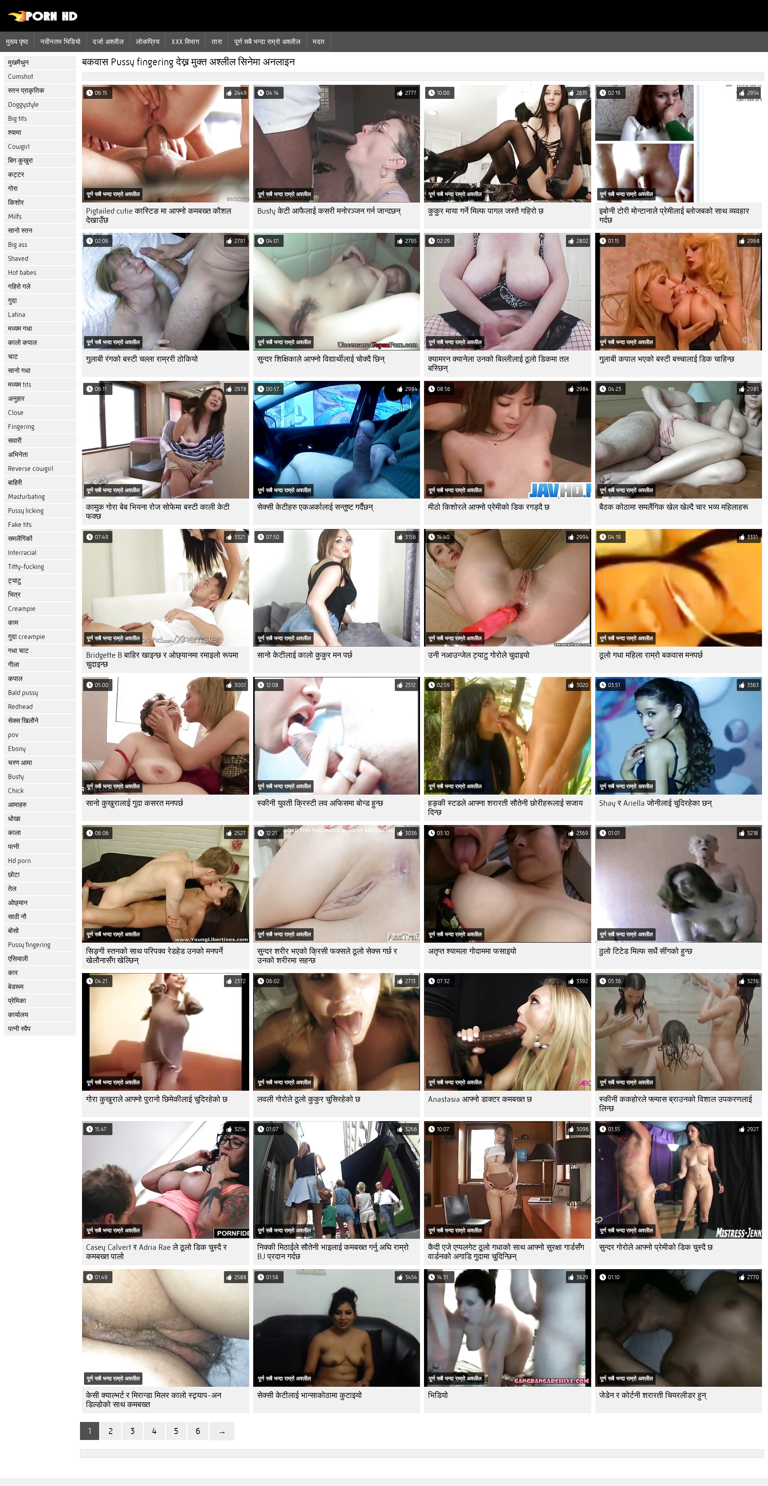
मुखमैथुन (18, 62)
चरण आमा (20, 763)
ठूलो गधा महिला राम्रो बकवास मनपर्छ (651, 655)
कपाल (15, 679)
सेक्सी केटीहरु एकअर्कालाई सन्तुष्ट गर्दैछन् (315, 507)
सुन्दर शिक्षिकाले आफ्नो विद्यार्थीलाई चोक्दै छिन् (320, 359)
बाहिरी (15, 483)
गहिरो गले (19, 286)
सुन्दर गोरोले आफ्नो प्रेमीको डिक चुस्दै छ (656, 1247)
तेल (12, 889)
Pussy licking (26, 511)
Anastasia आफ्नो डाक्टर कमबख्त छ (480, 1099)
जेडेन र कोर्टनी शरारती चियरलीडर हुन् (652, 1395)
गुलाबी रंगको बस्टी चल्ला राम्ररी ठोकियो (142, 359)
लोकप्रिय (147, 41)
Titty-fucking (26, 567)
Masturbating (26, 497)
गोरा (13, 188)
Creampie (22, 609)
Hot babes (22, 272)
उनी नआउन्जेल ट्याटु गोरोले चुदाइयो (479, 655)
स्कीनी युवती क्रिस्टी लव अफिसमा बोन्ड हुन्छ (320, 803)
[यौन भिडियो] (43, 20)
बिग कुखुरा (20, 160)
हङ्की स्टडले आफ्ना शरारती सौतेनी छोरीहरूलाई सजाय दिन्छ (505, 808)
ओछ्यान (18, 903)
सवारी (15, 441)
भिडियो (438, 1395)
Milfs (15, 216)
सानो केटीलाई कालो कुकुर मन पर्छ (304, 655)
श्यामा (14, 132)
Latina (16, 314)
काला (14, 833)
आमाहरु (17, 805)
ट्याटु (14, 581)
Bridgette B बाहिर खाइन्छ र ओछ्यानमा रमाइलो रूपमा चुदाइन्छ (162, 660)
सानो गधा (19, 371)
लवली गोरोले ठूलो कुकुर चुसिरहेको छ (308, 1099)
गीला (13, 665)
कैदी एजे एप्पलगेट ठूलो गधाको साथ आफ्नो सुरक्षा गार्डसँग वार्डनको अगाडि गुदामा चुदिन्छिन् (506, 1252)
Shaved (18, 258)
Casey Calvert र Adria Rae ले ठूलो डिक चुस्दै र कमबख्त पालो (156, 1252)
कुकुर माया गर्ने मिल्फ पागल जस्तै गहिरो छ (486, 211)
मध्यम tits (19, 385)
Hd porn (19, 861)
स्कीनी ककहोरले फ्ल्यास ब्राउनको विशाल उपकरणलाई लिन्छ (675, 1104)
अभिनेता (18, 455)
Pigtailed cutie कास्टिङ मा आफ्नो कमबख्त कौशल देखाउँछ (158, 215)
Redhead (20, 707)
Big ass (17, 244)
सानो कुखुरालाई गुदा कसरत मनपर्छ (134, 803)
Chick (16, 791)
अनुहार (16, 399)
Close (16, 413)
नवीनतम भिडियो (60, 41)
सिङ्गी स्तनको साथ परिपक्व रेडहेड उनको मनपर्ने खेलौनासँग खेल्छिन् (154, 956)
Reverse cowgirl (30, 469)
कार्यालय (18, 1015)
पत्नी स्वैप (19, 1029)
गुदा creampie (26, 637)
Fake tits (20, 525)
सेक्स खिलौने (23, 721)
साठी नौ (17, 917)
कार (13, 973)
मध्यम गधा (20, 328)
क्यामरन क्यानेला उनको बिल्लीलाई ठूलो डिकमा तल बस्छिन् (498, 363)
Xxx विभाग (185, 41)
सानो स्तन (20, 230)
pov (13, 735)
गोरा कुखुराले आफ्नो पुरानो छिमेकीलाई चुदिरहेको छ (157, 1099)
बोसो (13, 931)
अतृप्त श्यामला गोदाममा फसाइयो (472, 951)
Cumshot (20, 76)
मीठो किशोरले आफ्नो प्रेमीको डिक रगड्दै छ (489, 507)
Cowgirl (19, 146)
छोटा (14, 875)
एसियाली (18, 959)
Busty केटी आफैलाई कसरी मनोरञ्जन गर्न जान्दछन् (328, 211)
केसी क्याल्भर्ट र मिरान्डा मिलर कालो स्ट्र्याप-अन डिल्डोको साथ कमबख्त (153, 1400)
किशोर (16, 202)
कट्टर (16, 174)
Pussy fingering (29, 945)
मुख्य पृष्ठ (17, 41)
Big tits (17, 118)
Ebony (17, 749)
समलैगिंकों (20, 539)
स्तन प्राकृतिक (26, 90)
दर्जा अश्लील (108, 41)
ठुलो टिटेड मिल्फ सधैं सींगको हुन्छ (645, 951)
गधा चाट (18, 651)
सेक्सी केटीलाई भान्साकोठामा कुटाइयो (309, 1395)
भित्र (14, 595)
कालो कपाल (22, 342)
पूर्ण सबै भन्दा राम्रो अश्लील (267, 41)
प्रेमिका (17, 1001)
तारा (217, 41)
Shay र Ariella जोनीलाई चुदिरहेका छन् (655, 803)
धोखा (14, 819)
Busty (16, 777)
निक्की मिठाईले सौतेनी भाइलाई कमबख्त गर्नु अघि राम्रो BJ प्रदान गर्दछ (333, 1252)
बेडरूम (16, 987)
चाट (13, 356)
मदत (318, 41)
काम (13, 623)
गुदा (12, 300)
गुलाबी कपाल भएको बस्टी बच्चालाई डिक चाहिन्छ (666, 359)
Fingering (21, 427)
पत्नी (13, 847)
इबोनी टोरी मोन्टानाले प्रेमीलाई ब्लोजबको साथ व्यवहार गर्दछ (674, 215)
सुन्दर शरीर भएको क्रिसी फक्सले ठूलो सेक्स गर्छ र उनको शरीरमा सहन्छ (327, 956)
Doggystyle (23, 104)
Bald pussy (23, 693)
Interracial (22, 553)
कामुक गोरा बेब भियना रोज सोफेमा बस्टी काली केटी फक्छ (158, 512)
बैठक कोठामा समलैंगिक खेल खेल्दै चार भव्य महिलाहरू (673, 507)
